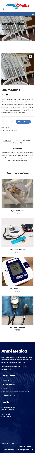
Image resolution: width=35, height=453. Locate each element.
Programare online (9, 384)
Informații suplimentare (22, 140)
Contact (6, 381)
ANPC (5, 388)
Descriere (7, 140)
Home (3, 33)
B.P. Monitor (10, 33)
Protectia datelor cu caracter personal (16, 392)
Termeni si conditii (9, 395)
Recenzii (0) (17, 143)
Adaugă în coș (23, 121)
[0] (2, 10)
